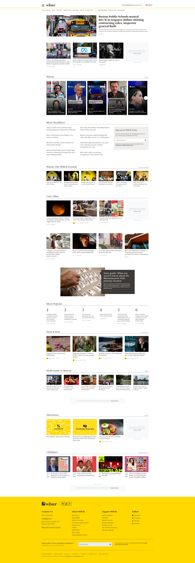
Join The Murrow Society (109, 527)
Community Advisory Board (80, 522)
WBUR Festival (67, 10)
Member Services (107, 520)
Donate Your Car (107, 525)
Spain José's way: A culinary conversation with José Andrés (140, 184)
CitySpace (52, 452)
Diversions (52, 415)
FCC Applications (75, 553)
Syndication (67, 553)
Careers (74, 527)
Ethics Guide (76, 532)
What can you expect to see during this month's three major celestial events (53, 388)
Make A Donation (107, 515)
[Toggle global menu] (43, 5)
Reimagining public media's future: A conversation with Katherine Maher (71, 184)
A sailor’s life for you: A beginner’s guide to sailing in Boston (140, 388)
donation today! (137, 53)
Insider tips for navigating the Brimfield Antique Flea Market (105, 388)
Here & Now (53, 332)
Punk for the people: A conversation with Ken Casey (121, 184)
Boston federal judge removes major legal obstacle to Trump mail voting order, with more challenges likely (60, 152)
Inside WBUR (76, 518)
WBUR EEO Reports (93, 553)
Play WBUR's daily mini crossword (58, 437)
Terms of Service (77, 556)
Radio (53, 10)
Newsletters (89, 10)
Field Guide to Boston (58, 370)
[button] (56, 98)
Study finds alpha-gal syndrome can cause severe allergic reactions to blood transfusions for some (94, 145)
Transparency (76, 525)
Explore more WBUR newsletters (124, 145)
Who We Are (75, 515)
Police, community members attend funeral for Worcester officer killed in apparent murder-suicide (58, 62)
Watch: (50, 77)
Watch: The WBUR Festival (61, 167)
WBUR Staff (75, 530)
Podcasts (59, 10)
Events (82, 10)
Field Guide (76, 10)
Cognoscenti (102, 64)
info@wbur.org (47, 518)
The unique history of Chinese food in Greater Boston (69, 388)
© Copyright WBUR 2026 (47, 553)
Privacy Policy (68, 556)
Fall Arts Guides (121, 10)
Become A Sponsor (108, 530)
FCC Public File (84, 553)
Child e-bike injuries (102, 10)
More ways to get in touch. (51, 527)
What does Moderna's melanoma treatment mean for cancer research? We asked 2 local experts (136, 252)
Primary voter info (112, 10)
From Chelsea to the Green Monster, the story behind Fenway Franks (88, 388)
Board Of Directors (77, 520)
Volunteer (105, 518)
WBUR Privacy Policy (58, 553)
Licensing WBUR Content (79, 535)
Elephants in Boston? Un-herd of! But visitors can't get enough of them (83, 355)
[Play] (74, 223)
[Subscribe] (145, 140)
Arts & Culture (79, 223)
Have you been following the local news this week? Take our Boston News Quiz (84, 438)
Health (126, 257)
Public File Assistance (104, 553)
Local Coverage (46, 10)
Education (101, 34)
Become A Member (108, 522)
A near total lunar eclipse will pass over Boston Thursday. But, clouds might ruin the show (58, 220)
